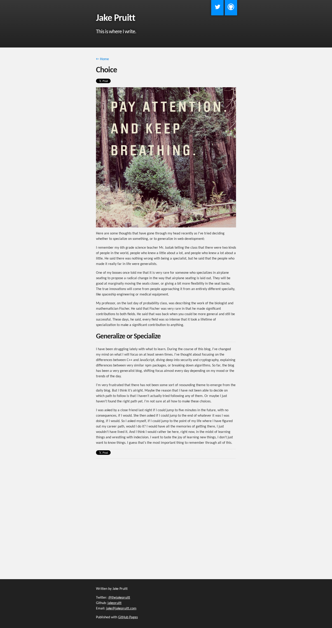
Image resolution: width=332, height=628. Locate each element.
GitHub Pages (128, 617)
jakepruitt (115, 603)
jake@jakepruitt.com (121, 608)
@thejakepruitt (119, 598)
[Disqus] (166, 516)
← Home (102, 59)
